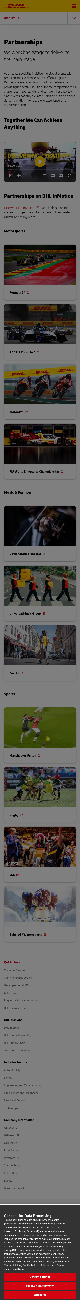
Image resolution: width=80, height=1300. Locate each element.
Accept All (40, 1294)
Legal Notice (18, 1269)
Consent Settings (40, 1276)
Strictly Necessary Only (40, 1285)
